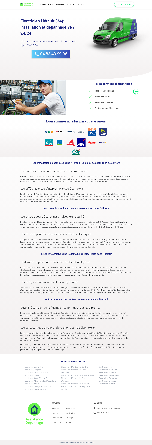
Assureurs (60, 4)
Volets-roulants (57, 418)
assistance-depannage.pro (86, 442)
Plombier (55, 413)
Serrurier (69, 422)
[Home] (29, 4)
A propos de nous (72, 4)
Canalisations (56, 422)
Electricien (55, 409)
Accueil (43, 4)
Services (51, 4)
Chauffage (69, 418)
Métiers (83, 4)
